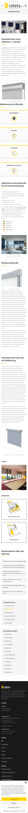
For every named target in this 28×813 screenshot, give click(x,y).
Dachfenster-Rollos (10, 619)
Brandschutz (8, 665)
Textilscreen (8, 662)
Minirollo (14, 53)
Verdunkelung (9, 221)
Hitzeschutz (8, 223)
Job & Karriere (5, 744)
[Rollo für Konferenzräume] (13, 477)
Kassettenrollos (9, 609)
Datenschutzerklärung (15, 810)
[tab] (14, 561)
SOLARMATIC (4, 48)
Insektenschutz (9, 229)
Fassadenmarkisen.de (6, 779)
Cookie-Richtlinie (6, 810)
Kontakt (3, 754)
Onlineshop (10, 192)
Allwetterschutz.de (6, 769)
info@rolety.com (15, 1)
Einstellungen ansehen (14, 807)
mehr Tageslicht (9, 644)
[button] (26, 782)
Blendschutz (9, 225)
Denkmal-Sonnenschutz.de (8, 772)
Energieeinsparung (10, 658)
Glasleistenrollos (9, 612)
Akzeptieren (14, 799)
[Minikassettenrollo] (14, 277)
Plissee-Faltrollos (9, 605)
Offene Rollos (8, 623)
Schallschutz (9, 227)
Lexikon (3, 751)
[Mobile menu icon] (26, 6)
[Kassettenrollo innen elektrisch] (14, 90)
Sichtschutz (8, 651)
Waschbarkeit (8, 672)
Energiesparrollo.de (6, 776)
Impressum (22, 810)
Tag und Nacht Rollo (10, 616)
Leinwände (8, 668)
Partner (3, 748)
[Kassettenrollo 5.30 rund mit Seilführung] (14, 440)
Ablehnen (14, 803)
